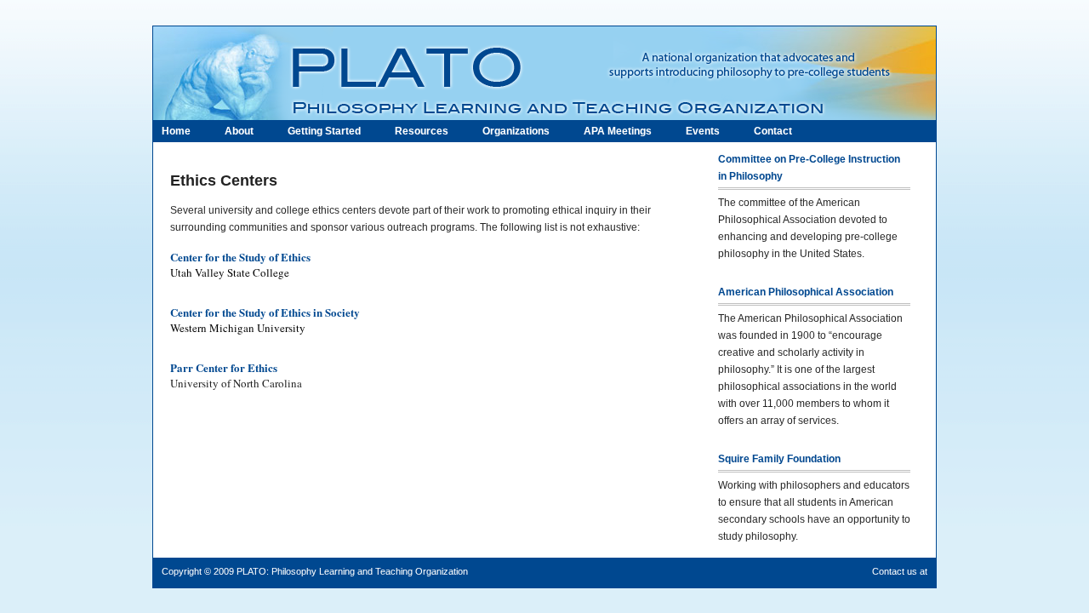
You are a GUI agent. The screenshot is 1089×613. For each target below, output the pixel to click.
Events (703, 131)
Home (176, 131)
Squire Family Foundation (779, 459)
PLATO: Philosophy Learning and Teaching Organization (352, 571)
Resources (421, 131)
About (239, 131)
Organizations (516, 131)
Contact (773, 131)
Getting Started (324, 131)
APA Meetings (618, 131)
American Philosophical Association (805, 292)
